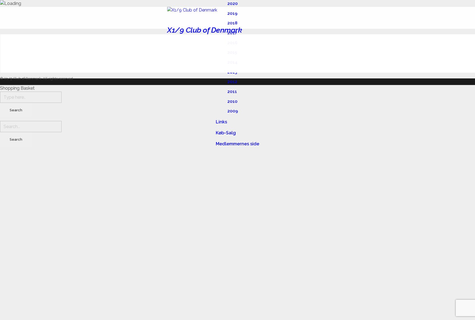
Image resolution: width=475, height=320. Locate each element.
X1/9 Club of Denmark (204, 30)
